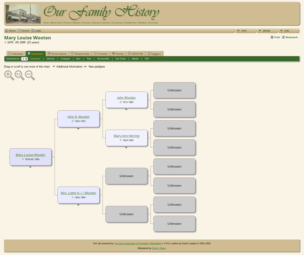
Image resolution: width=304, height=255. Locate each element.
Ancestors (37, 54)
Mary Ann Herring (126, 136)
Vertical (50, 58)
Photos (67, 23)
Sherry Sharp (159, 248)
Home (46, 23)
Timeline (103, 54)
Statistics (142, 23)
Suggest (156, 54)
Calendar (105, 23)
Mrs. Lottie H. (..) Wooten (78, 193)
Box (78, 58)
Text (89, 58)
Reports (95, 23)
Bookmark (292, 37)
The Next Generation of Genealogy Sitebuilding (137, 243)
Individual (17, 54)
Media (266, 30)
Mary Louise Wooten (30, 155)
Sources (86, 23)
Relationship (82, 54)
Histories (76, 23)
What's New (56, 23)
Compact (65, 58)
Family (119, 54)
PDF (147, 58)
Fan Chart (120, 58)
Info (287, 30)
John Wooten (126, 97)
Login (38, 30)
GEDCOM (137, 54)
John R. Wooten (79, 117)
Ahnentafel (103, 58)
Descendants (59, 54)
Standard (35, 58)
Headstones (130, 23)
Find (244, 30)
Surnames (153, 23)
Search (25, 30)
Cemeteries (117, 23)
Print (277, 37)
